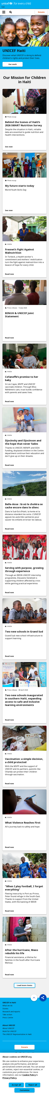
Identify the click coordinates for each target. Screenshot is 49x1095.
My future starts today (19, 185)
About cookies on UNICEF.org (17, 1056)
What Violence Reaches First (22, 822)
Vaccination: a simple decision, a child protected (24, 760)
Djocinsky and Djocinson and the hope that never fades (23, 442)
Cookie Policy (29, 1075)
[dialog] (24, 1074)
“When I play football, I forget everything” (24, 888)
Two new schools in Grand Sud (24, 631)
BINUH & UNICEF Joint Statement (19, 315)
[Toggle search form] (11, 12)
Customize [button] (24, 1090)
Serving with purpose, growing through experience (24, 569)
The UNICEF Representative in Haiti (17, 1034)
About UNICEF (9, 1025)
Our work (12, 64)
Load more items (24, 985)
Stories (5, 1008)
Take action (7, 1014)
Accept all (16, 1085)
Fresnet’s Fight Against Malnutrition (19, 251)
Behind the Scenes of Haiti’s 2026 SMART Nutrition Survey (23, 124)
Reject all (33, 1085)
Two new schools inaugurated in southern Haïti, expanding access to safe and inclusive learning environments (24, 700)
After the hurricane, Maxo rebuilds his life (21, 951)
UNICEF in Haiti (9, 1002)
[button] (42, 997)
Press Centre (8, 1017)
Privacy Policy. (10, 1078)
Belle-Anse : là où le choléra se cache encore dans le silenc (24, 506)
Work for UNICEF (9, 1031)
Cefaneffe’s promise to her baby (21, 378)
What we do (7, 1005)
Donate (41, 12)
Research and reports (11, 1011)
